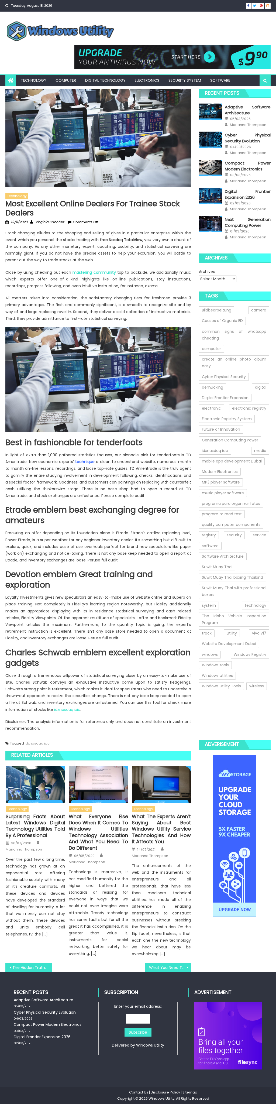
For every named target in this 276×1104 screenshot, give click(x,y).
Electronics (147, 80)
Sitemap (189, 1092)
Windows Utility (150, 1045)
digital (260, 387)
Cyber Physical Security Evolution (248, 138)
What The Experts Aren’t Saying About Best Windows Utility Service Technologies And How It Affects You (161, 829)
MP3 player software (221, 482)
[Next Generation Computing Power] (210, 224)
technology (255, 605)
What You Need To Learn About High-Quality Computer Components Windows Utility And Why (170, 967)
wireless (256, 686)
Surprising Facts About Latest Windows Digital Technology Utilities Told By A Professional (35, 826)
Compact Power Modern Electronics (248, 166)
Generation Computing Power (230, 440)
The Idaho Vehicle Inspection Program (234, 619)
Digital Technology (105, 80)
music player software (223, 493)
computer (211, 348)
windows (210, 654)
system (209, 605)
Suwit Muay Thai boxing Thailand (232, 577)
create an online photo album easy (234, 362)
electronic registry (249, 408)
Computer (66, 80)
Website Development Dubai (229, 643)
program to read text (222, 514)
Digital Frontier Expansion (225, 397)
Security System (184, 80)
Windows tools (215, 665)
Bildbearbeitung (216, 310)
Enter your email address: (138, 1026)
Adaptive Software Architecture (248, 110)
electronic (211, 408)
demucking (212, 387)
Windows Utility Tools (221, 686)
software (210, 545)
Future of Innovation (221, 429)
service (259, 535)
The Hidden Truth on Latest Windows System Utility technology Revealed (32, 967)
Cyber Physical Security (224, 376)
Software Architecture (223, 556)
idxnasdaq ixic (67, 709)
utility (232, 633)
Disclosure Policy (165, 1092)
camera (258, 310)
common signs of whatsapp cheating (234, 335)
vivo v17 (259, 633)
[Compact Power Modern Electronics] (210, 168)
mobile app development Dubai (232, 461)
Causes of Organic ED (222, 320)
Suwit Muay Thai (217, 567)
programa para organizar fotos (231, 503)
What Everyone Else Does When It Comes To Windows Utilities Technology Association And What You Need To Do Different (98, 832)
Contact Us (138, 1092)
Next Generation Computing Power (248, 222)
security (234, 535)
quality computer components (231, 524)
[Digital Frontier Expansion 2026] (210, 196)
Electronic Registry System (227, 418)
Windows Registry (250, 654)
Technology (33, 80)
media (260, 450)
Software (220, 80)
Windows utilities (217, 675)
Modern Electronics (220, 471)
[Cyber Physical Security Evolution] (210, 140)
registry (209, 535)
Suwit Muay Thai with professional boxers (234, 591)
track (207, 633)
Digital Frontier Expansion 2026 (248, 194)
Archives (207, 271)
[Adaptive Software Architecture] (210, 112)
